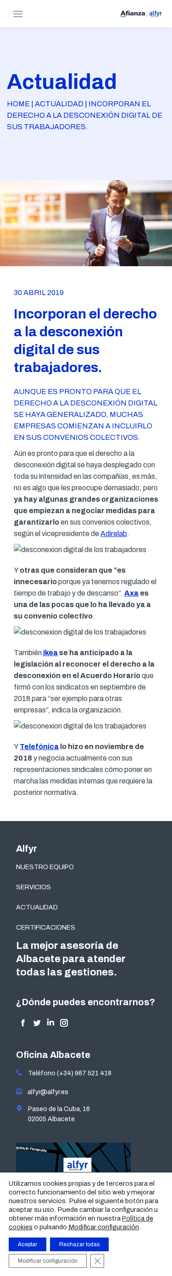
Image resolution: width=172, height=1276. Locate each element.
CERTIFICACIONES (45, 927)
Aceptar (27, 1244)
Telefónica (39, 746)
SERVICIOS (33, 887)
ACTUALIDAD (37, 907)
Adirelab (113, 533)
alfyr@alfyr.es (45, 1092)
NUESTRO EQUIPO (45, 867)
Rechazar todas (79, 1244)
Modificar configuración (103, 1227)
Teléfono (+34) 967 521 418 (66, 1073)
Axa (131, 593)
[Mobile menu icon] (18, 13)
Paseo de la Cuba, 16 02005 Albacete (56, 1114)
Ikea (50, 653)
